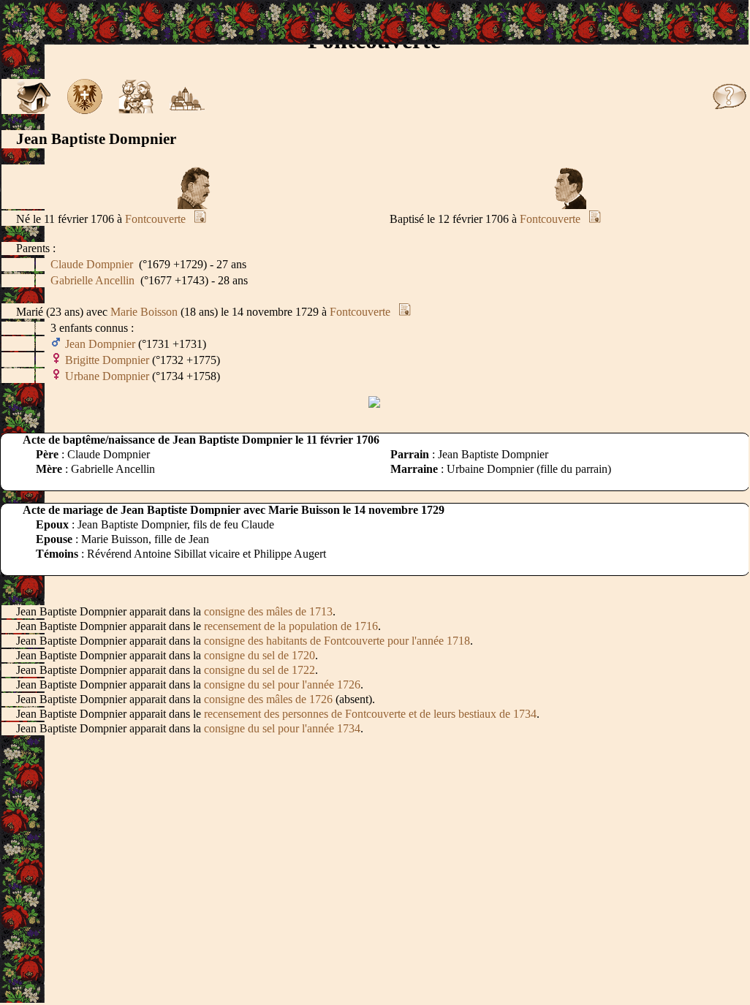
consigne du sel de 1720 (259, 655)
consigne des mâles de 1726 (268, 699)
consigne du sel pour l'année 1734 (282, 728)
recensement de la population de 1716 (291, 626)
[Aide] (729, 110)
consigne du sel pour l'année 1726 (282, 684)
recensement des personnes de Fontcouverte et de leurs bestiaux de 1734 (370, 714)
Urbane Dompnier (107, 376)
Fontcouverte (155, 219)
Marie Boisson (144, 312)
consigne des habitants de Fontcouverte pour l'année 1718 (337, 640)
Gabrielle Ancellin (92, 280)
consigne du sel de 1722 (259, 670)
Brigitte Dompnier (107, 360)
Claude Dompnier (91, 264)
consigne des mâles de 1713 (268, 611)
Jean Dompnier (100, 344)
